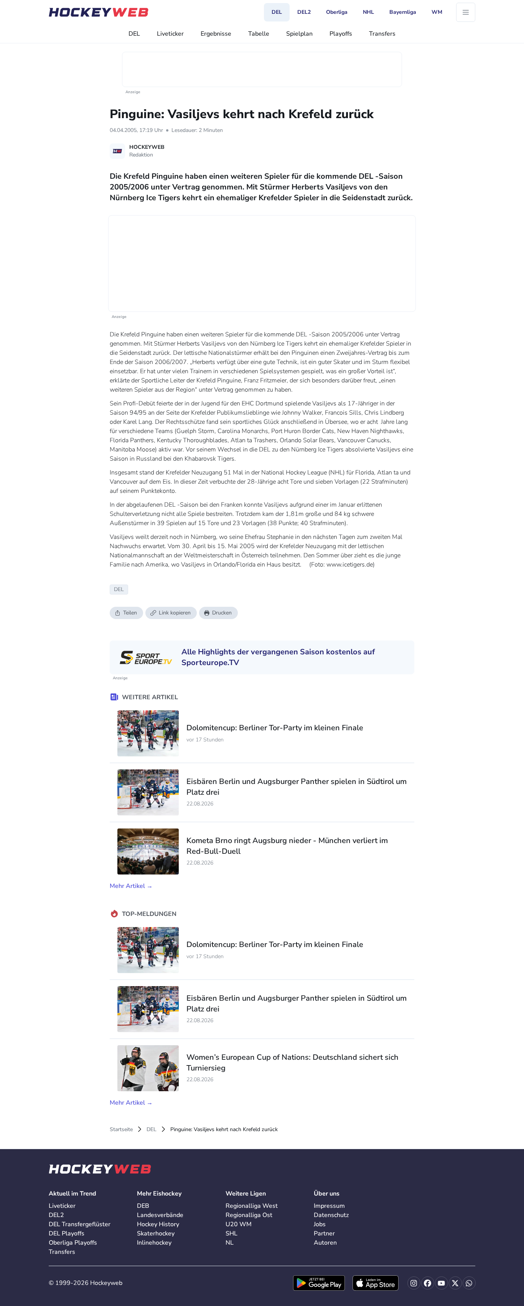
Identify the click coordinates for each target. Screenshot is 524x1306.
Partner (324, 1233)
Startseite (121, 1129)
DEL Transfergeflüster (79, 1224)
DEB (143, 1206)
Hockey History (158, 1224)
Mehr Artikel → (131, 886)
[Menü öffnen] (465, 12)
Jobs (320, 1224)
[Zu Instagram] (414, 1283)
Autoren (325, 1242)
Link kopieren (175, 612)
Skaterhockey (156, 1233)
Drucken (222, 612)
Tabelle (258, 34)
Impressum (329, 1206)
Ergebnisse (216, 34)
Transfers (382, 34)
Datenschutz (331, 1215)
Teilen (130, 612)
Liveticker (170, 34)
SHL (231, 1233)
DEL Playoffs (66, 1233)
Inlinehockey (154, 1242)
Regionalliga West (252, 1206)
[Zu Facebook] (428, 1283)
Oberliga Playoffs (73, 1242)
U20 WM (239, 1224)
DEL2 (56, 1215)
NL (230, 1242)
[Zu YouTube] (441, 1283)
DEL (134, 34)
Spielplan (299, 34)
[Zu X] (455, 1283)
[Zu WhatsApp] (469, 1283)
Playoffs (341, 34)
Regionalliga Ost (249, 1215)
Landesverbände (160, 1215)
